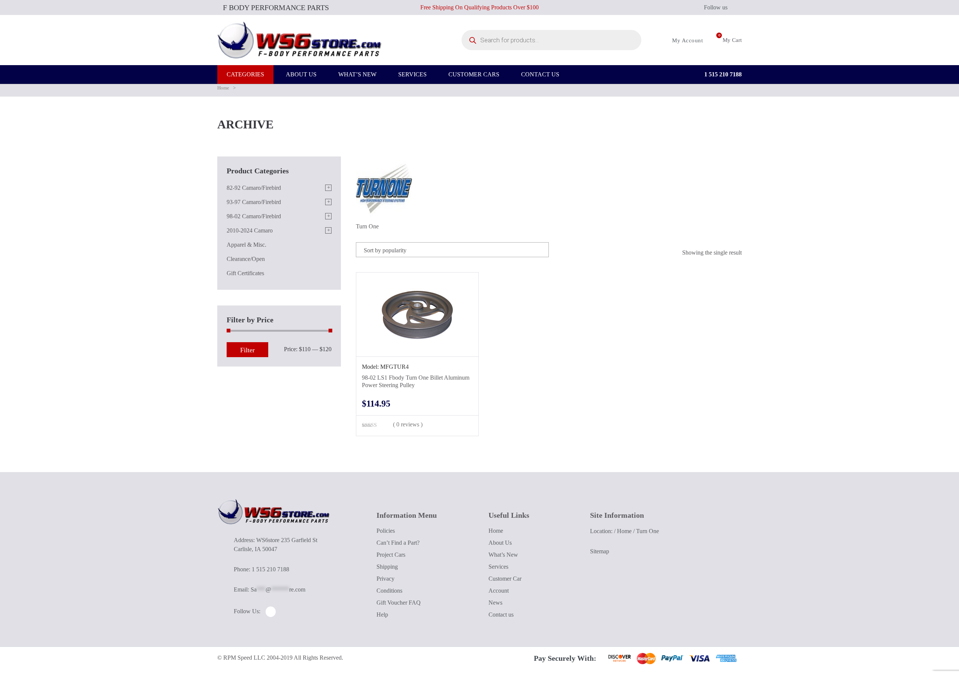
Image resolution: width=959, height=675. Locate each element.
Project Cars (390, 554)
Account (498, 590)
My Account (687, 40)
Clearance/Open (246, 259)
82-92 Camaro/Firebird (254, 188)
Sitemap (599, 551)
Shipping (387, 566)
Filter (247, 350)
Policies (385, 530)
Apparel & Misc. (246, 244)
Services (498, 566)
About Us (500, 542)
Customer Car (504, 578)
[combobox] (452, 249)
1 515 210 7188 (722, 74)
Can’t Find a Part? (398, 542)
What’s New (503, 554)
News (495, 602)
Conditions (389, 590)
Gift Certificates (245, 273)
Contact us (501, 614)
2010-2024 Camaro (250, 230)
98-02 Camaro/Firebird (254, 216)
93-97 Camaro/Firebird (254, 202)
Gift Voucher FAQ (398, 602)
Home (223, 88)
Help (382, 614)
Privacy (385, 578)
